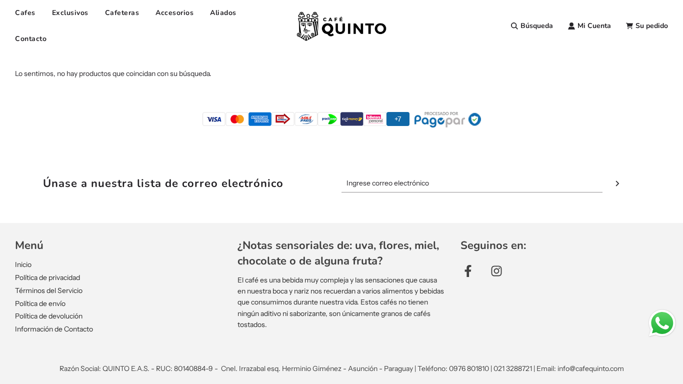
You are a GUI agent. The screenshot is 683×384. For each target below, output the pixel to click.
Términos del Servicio (48, 290)
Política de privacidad (47, 277)
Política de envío (40, 303)
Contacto (30, 39)
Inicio (23, 264)
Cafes (25, 13)
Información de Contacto (54, 329)
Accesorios (175, 13)
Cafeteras (122, 13)
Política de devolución (48, 316)
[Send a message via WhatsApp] (662, 323)
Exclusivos (70, 13)
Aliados (223, 13)
